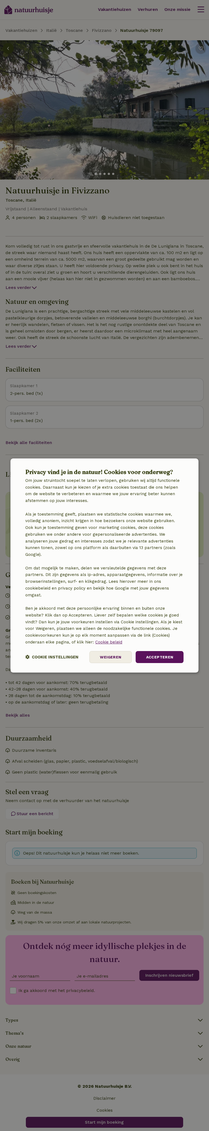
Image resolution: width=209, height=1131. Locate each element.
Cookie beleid (108, 642)
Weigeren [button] (110, 657)
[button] (51, 657)
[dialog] (104, 565)
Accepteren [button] (159, 657)
